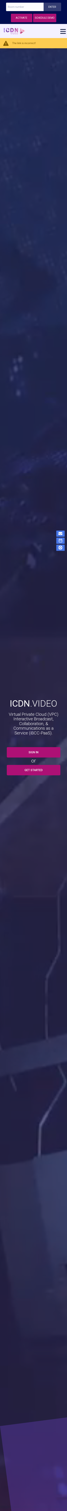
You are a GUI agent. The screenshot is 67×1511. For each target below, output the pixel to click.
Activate (21, 17)
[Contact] (60, 534)
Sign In (33, 752)
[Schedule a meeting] (60, 541)
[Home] (33, 31)
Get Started (33, 770)
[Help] (60, 548)
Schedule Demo (44, 17)
